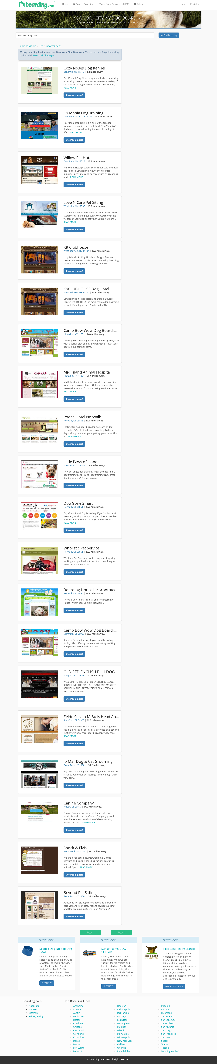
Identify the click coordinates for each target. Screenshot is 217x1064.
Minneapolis (123, 1037)
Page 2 (121, 932)
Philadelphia (124, 1051)
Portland (165, 1009)
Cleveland (78, 1033)
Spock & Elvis (75, 848)
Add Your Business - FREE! (115, 4)
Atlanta (77, 1009)
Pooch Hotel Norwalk (82, 417)
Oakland (121, 1044)
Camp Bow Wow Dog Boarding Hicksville (91, 330)
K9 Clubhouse (76, 247)
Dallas (76, 1040)
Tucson (165, 1047)
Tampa (164, 1044)
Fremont (77, 1051)
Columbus (78, 1037)
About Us (34, 1005)
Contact (33, 1009)
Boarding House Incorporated (90, 590)
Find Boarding (170, 35)
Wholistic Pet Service (81, 548)
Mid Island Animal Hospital (87, 372)
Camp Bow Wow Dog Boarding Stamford (91, 630)
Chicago (77, 1026)
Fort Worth (79, 1047)
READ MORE (70, 87)
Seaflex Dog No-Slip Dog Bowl (55, 950)
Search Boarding (85, 4)
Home (65, 4)
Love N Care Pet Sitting (83, 202)
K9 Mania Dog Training (83, 113)
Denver (77, 1044)
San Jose (165, 1037)
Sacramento (167, 1016)
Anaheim (78, 1005)
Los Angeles (123, 1023)
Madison (121, 1026)
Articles (141, 4)
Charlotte (78, 1023)
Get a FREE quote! (174, 986)
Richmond (166, 1012)
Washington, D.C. (170, 1051)
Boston (77, 1019)
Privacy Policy (36, 1016)
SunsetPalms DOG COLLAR (113, 950)
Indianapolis (123, 1009)
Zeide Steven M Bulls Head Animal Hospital (91, 717)
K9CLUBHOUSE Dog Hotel (86, 289)
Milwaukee (123, 1033)
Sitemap (33, 1012)
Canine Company (79, 803)
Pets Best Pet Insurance (179, 949)
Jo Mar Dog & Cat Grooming (88, 761)
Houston (121, 1005)
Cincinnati (78, 1030)
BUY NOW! (46, 983)
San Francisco (168, 1033)
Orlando (121, 1047)
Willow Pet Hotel (78, 158)
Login (183, 4)
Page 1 (90, 932)
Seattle (165, 1040)
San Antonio (167, 1026)
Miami (120, 1030)
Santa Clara (167, 1023)
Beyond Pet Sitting (80, 892)
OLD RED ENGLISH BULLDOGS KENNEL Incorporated (91, 672)
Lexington (122, 1019)
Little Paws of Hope (80, 462)
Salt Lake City (168, 1019)
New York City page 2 (44, 55)
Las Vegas (122, 1016)
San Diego (166, 1030)
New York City (124, 1040)
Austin (76, 1012)
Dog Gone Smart (78, 503)
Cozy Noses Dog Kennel (84, 68)
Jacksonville (123, 1012)
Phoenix (165, 1005)
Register (194, 4)
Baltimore (78, 1016)
